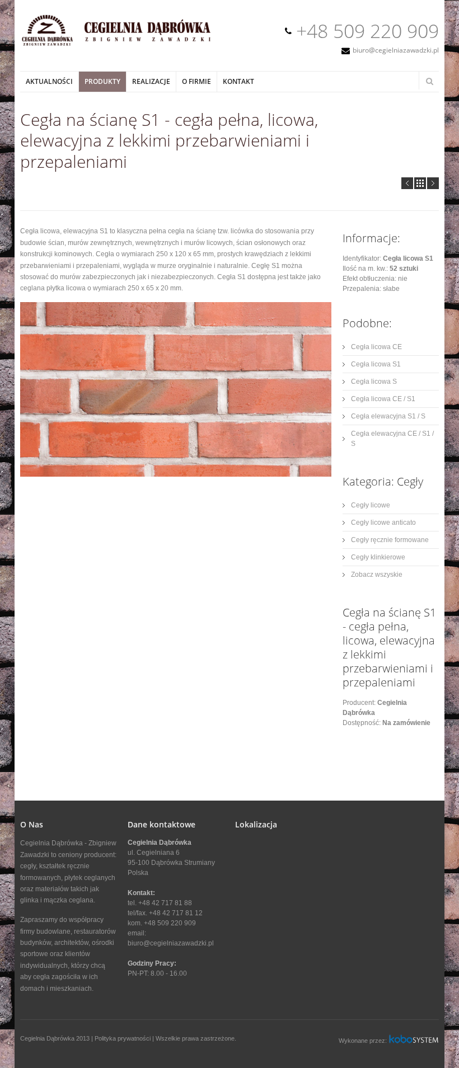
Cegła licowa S (374, 381)
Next (433, 183)
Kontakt (238, 81)
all (420, 183)
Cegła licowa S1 (376, 364)
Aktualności (49, 81)
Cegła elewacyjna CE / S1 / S (392, 439)
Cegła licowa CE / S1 (383, 399)
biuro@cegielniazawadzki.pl (396, 50)
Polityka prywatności (123, 1038)
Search (429, 81)
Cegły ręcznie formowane (390, 540)
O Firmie (196, 81)
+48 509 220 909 (367, 31)
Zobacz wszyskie (376, 574)
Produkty (102, 81)
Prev (407, 183)
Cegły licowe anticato (383, 522)
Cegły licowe (370, 505)
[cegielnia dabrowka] (122, 45)
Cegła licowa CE (376, 347)
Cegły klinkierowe (378, 557)
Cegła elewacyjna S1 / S (388, 416)
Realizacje (151, 81)
